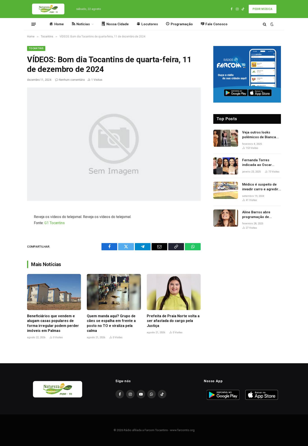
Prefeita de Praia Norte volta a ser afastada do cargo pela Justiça (173, 321)
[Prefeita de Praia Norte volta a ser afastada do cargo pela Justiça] (174, 292)
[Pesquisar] (264, 24)
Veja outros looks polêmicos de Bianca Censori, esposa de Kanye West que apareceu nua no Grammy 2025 (259, 135)
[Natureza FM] (48, 9)
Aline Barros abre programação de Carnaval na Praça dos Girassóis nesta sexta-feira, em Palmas (260, 215)
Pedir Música (262, 9)
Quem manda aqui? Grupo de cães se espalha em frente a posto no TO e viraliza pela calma (111, 323)
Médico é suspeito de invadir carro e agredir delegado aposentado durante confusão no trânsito (260, 187)
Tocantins (36, 48)
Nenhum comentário (72, 79)
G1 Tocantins (54, 223)
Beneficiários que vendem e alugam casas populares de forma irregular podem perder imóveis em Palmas (53, 323)
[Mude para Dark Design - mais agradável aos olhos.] (271, 24)
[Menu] (33, 24)
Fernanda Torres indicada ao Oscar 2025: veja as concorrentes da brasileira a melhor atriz (261, 163)
